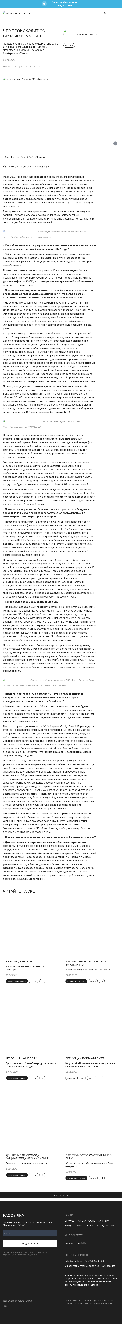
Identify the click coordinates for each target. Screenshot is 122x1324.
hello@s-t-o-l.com (73, 1261)
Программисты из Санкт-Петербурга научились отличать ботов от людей (31, 1065)
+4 (102, 981)
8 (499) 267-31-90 (94, 1261)
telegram (69, 1243)
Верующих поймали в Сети (86, 1058)
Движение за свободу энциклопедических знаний (27, 1157)
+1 (102, 1178)
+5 (42, 981)
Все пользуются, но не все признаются (26, 1163)
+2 (42, 1175)
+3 (42, 1078)
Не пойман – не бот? (21, 1058)
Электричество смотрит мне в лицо (88, 1157)
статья (33, 981)
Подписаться (30, 1243)
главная (6, 67)
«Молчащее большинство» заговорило (85, 963)
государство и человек (17, 981)
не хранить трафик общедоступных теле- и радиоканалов (52, 184)
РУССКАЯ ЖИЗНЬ (86, 1220)
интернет (69, 46)
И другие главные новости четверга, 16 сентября (26, 968)
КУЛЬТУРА (103, 1220)
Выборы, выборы (19, 961)
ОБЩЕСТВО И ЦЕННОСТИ (27, 67)
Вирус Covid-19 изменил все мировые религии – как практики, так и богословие (90, 1065)
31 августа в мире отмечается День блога (87, 969)
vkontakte (81, 1243)
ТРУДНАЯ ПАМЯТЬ (74, 1225)
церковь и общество (75, 1078)
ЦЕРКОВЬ (70, 1220)
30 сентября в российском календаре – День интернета (89, 1165)
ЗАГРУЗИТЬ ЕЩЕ (61, 1195)
